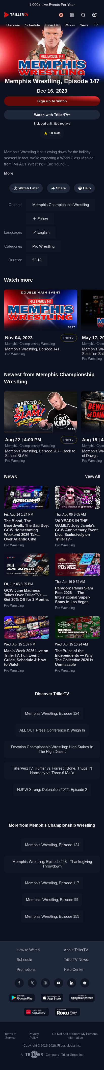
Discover (13, 25)
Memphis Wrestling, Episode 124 (52, 713)
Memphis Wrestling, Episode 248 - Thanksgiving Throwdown (52, 863)
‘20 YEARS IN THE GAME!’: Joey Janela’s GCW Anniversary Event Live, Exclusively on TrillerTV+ (76, 530)
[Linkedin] (71, 983)
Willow (70, 25)
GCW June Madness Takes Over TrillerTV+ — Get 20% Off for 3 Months (26, 595)
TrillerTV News (76, 959)
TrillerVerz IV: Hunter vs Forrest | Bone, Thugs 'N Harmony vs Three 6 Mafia (52, 770)
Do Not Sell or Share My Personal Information (75, 1036)
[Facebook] (19, 983)
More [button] (8, 173)
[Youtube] (58, 983)
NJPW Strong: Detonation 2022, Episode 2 (52, 789)
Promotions (26, 969)
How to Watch (28, 950)
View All (92, 476)
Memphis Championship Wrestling (60, 204)
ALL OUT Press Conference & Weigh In (52, 730)
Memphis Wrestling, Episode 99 (52, 899)
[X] (32, 983)
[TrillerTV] (16, 15)
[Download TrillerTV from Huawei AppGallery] (36, 1012)
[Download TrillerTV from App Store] (52, 998)
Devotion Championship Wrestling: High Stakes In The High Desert (52, 749)
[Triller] (84, 983)
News (84, 25)
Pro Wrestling (43, 246)
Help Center (74, 969)
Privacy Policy (34, 1036)
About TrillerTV (76, 950)
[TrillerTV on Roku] (67, 1012)
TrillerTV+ (52, 25)
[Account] (94, 15)
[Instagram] (45, 983)
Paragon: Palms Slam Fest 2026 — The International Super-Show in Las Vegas (74, 595)
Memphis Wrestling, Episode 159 (52, 916)
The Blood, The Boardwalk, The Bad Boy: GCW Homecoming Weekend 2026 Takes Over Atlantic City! (26, 530)
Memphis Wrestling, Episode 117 (52, 883)
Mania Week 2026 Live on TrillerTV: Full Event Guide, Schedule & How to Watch (26, 658)
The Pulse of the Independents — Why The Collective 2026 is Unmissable (74, 658)
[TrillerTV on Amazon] (82, 998)
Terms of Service (10, 1036)
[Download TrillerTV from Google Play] (22, 998)
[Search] (83, 15)
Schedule (32, 25)
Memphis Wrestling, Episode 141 (32, 349)
